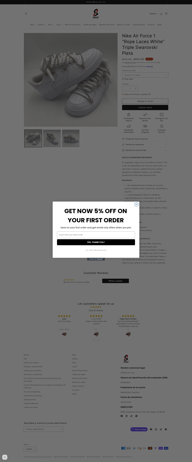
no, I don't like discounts (96, 250)
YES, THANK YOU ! (96, 242)
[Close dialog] (136, 204)
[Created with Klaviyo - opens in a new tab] (96, 259)
